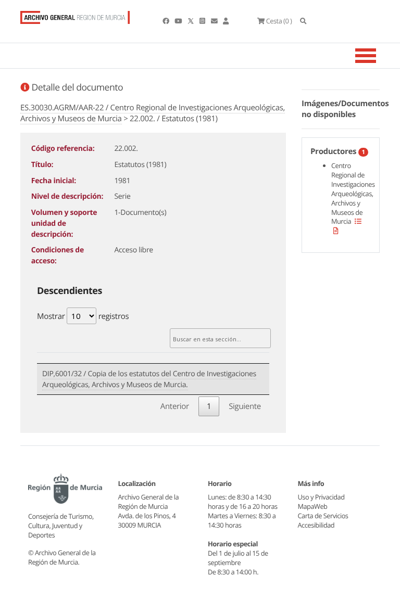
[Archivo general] (75, 15)
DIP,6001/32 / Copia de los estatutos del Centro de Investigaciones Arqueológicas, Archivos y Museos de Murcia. (149, 379)
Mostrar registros (83, 316)
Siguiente (245, 406)
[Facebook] (166, 20)
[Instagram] (202, 20)
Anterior (174, 406)
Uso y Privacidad (321, 497)
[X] (192, 20)
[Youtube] (178, 20)
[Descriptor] (336, 230)
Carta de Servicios (323, 515)
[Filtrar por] (358, 221)
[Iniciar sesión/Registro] (226, 20)
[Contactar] (215, 20)
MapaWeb (313, 506)
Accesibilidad (316, 525)
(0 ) (279, 20)
